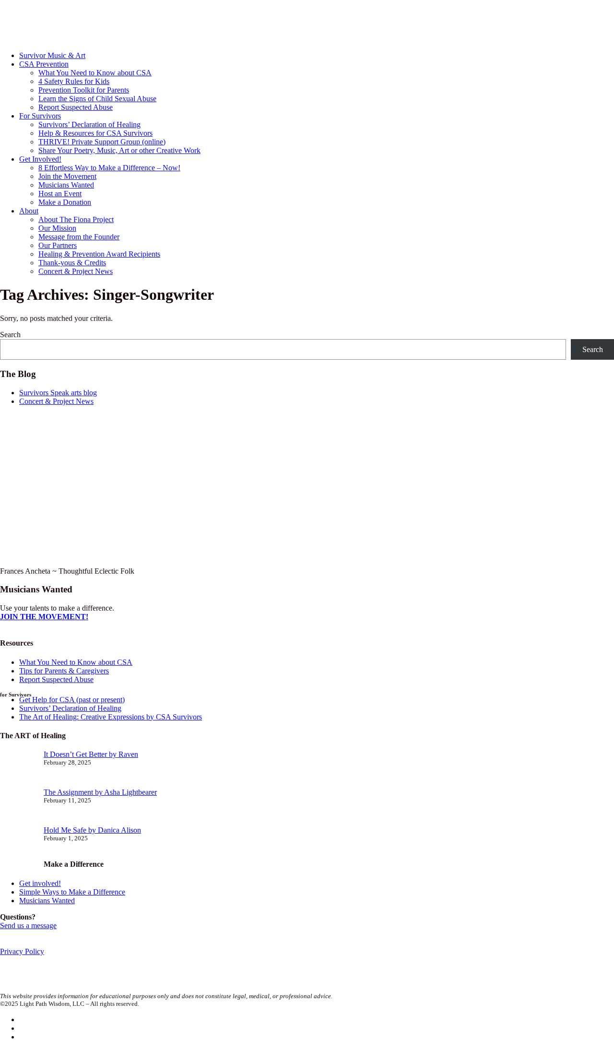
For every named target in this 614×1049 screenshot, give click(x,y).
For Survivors (40, 116)
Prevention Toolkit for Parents (83, 90)
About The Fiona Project (76, 219)
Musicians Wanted (66, 185)
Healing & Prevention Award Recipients (99, 254)
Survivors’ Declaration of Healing (89, 124)
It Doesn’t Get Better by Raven (91, 754)
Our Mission (57, 228)
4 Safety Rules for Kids (73, 81)
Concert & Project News (75, 271)
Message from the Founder (78, 237)
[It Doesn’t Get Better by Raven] (18, 769)
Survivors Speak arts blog (58, 393)
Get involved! (40, 883)
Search (10, 334)
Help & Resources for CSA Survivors (95, 133)
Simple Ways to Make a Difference (72, 892)
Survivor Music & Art (52, 55)
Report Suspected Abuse (75, 107)
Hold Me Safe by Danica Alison (92, 830)
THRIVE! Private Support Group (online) (101, 142)
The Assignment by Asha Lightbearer (100, 792)
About (28, 211)
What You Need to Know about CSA (95, 73)
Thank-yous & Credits (72, 263)
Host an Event (60, 193)
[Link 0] (90, 39)
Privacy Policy (22, 951)
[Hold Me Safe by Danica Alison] (18, 845)
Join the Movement (67, 176)
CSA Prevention (44, 64)
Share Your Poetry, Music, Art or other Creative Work (119, 150)
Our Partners (57, 245)
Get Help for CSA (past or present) (72, 699)
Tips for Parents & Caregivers (64, 671)
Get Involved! (40, 159)
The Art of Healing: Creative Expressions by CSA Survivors (110, 717)
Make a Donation (64, 202)
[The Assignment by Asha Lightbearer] (18, 807)
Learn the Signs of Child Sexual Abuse (97, 98)
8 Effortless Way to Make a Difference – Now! (109, 168)
